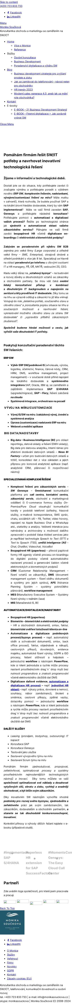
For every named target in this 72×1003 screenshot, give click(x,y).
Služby (11, 954)
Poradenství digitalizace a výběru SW (35, 65)
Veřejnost (12, 958)
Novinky (12, 966)
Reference (20, 49)
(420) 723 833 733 (11, 6)
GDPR (10, 970)
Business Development (27, 61)
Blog (9, 69)
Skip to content (9, 2)
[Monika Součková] (12, 933)
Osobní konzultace (25, 57)
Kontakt (11, 101)
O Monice (12, 950)
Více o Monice (22, 45)
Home (10, 41)
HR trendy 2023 (23, 89)
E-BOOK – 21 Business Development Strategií (40, 109)
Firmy (10, 962)
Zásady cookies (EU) (19, 978)
